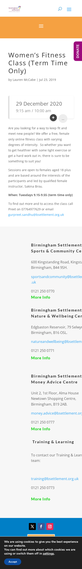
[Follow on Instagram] (49, 526)
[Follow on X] (32, 526)
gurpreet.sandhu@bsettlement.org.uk (36, 215)
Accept (13, 562)
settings (48, 554)
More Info (40, 297)
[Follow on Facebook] (41, 526)
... (63, 118)
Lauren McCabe (24, 80)
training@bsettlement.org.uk (55, 478)
